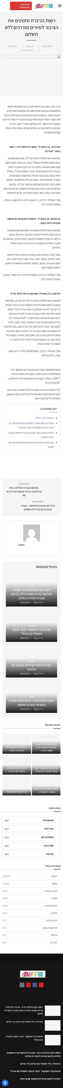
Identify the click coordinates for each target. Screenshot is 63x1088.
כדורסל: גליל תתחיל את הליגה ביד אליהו (17, 749)
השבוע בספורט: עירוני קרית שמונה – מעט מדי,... (46, 790)
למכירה (30, 942)
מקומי (30, 883)
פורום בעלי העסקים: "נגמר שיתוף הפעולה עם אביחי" (31, 631)
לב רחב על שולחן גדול (17, 792)
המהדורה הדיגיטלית (24, 6)
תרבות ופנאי (30, 920)
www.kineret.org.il (34, 378)
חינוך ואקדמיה (30, 891)
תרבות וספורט (30, 905)
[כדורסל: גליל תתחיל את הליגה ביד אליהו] (17, 744)
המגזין (30, 912)
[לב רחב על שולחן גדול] (17, 785)
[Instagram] (41, 985)
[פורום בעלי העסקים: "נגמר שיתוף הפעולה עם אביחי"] (46, 764)
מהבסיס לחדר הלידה (44, 417)
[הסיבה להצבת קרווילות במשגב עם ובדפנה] (17, 764)
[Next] (9, 566)
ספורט (30, 898)
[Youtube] (28, 985)
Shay (21, 545)
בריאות (30, 935)
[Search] (3, 5)
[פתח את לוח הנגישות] (5, 1083)
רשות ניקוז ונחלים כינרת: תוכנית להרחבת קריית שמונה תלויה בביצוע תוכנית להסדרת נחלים (31, 594)
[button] (31, 995)
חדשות (30, 876)
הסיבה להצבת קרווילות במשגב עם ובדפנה (31, 667)
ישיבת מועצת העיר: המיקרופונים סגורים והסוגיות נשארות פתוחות (31, 703)
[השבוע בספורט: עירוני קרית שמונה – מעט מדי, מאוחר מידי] (46, 785)
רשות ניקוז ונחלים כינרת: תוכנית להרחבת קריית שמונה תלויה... (46, 747)
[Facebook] (34, 985)
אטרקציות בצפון (30, 927)
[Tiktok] (22, 985)
